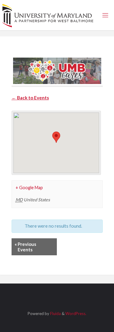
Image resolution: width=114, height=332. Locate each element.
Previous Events (25, 246)
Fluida (55, 313)
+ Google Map (29, 187)
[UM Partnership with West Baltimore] (48, 15)
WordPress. (75, 313)
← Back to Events (30, 97)
